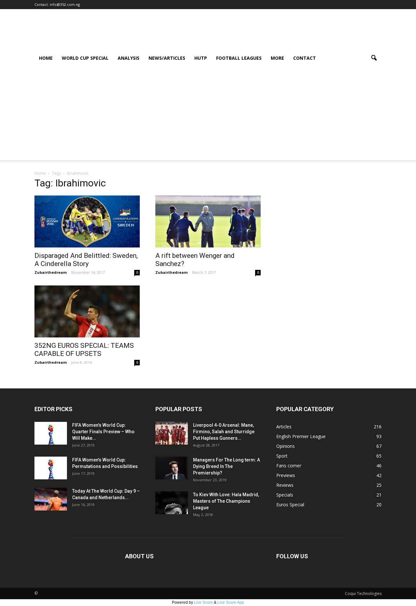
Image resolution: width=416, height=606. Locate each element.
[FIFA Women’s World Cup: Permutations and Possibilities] (50, 468)
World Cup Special (85, 58)
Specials (284, 495)
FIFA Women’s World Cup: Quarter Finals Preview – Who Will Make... (103, 432)
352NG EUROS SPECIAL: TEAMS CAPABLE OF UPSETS (84, 350)
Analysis (128, 58)
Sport (282, 456)
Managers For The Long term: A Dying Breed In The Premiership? (226, 466)
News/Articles (167, 58)
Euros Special (290, 504)
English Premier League (301, 436)
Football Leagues (239, 58)
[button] (374, 58)
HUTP (200, 58)
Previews (285, 475)
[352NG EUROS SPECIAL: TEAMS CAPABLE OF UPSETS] (87, 311)
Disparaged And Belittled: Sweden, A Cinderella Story (86, 260)
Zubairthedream (50, 272)
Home (46, 58)
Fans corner (288, 465)
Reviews (284, 485)
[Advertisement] (208, 114)
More (277, 58)
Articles (284, 426)
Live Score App (230, 602)
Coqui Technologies (363, 593)
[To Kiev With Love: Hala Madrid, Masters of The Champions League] (171, 502)
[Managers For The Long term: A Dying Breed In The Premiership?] (171, 468)
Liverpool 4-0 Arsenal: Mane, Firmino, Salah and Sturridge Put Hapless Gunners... (223, 432)
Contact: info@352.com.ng (57, 4)
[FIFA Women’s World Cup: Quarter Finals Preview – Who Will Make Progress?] (50, 433)
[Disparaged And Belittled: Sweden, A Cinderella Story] (87, 221)
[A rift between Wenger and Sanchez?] (208, 221)
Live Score (203, 602)
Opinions (285, 446)
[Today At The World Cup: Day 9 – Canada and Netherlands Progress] (50, 499)
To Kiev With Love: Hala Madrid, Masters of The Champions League (226, 501)
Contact (304, 58)
